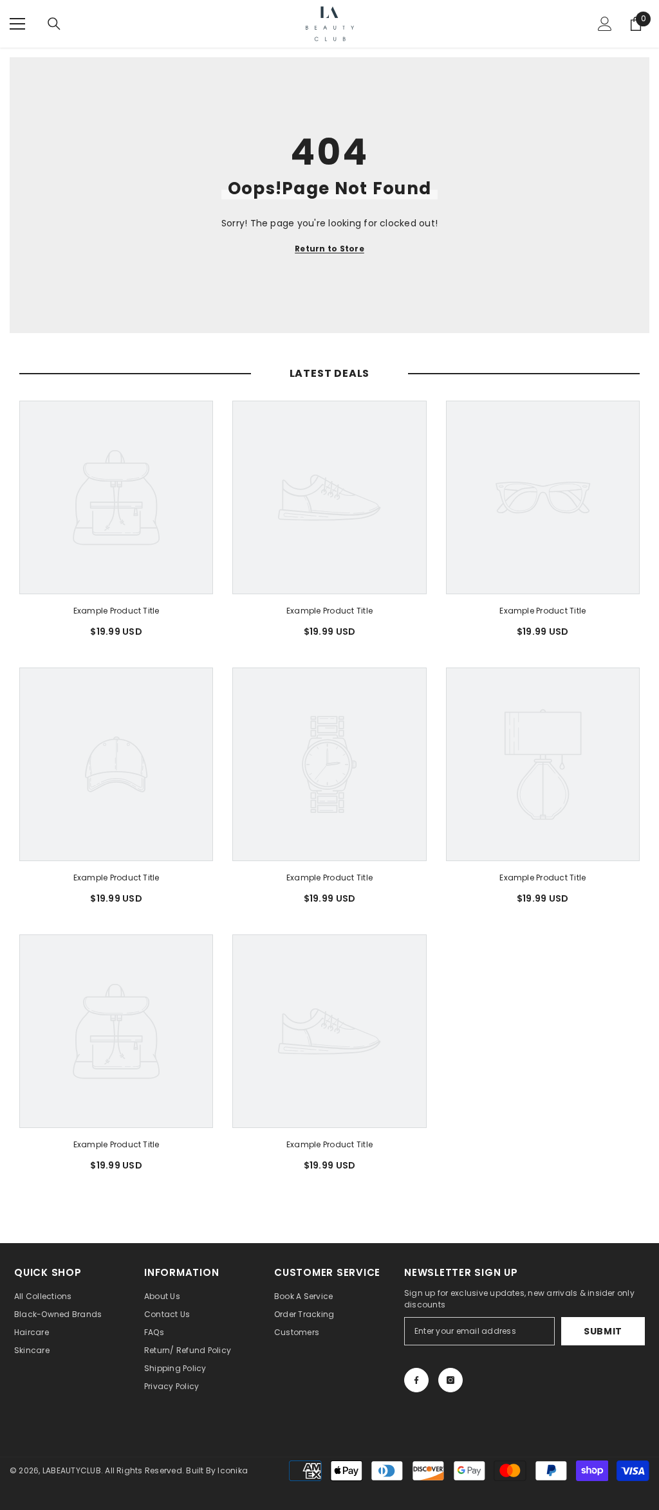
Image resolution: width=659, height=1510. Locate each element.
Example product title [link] (116, 610)
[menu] (17, 24)
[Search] (54, 24)
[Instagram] (450, 1380)
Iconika (233, 1470)
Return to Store (329, 248)
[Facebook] (416, 1380)
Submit (603, 1331)
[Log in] (605, 24)
